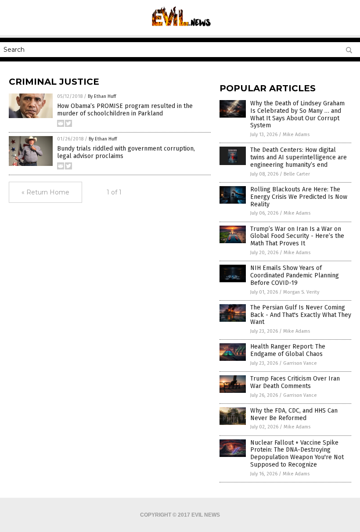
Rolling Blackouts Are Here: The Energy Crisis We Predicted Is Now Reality (298, 197)
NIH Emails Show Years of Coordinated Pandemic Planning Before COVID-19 (294, 275)
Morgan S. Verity (301, 292)
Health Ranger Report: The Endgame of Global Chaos (287, 350)
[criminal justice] (180, 29)
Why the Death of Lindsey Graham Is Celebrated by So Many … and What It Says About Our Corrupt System (297, 114)
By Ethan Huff (102, 96)
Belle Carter (297, 174)
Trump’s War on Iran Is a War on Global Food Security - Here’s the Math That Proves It (297, 236)
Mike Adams (296, 134)
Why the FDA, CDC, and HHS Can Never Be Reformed (294, 414)
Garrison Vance (300, 363)
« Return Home (45, 192)
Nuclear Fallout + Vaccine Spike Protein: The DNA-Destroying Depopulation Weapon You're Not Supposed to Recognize (297, 453)
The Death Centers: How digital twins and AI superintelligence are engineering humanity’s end (298, 157)
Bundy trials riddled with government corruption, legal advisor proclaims (126, 152)
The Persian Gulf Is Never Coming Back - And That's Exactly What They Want (300, 315)
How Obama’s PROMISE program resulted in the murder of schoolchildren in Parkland (125, 109)
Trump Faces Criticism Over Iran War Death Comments (295, 382)
